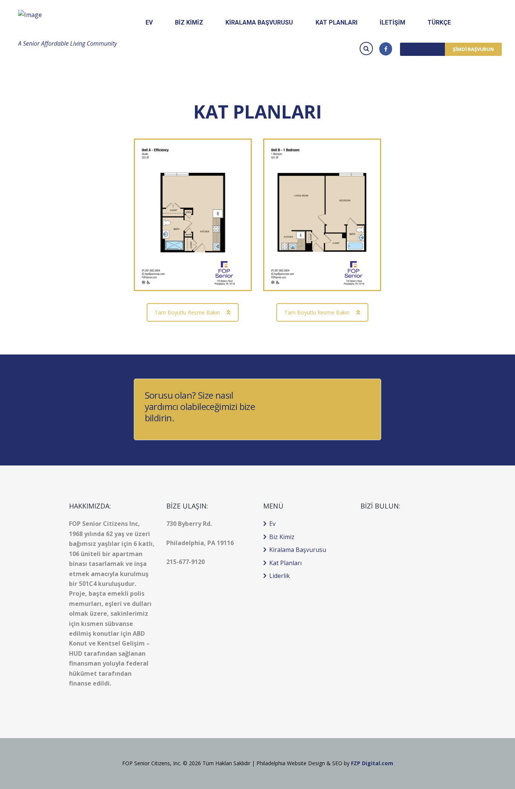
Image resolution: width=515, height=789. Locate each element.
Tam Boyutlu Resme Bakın (187, 312)
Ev (272, 523)
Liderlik (279, 576)
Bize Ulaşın (422, 49)
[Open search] (367, 48)
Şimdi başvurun (473, 49)
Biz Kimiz (281, 537)
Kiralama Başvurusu (297, 550)
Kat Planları (285, 563)
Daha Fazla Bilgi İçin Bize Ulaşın (323, 409)
